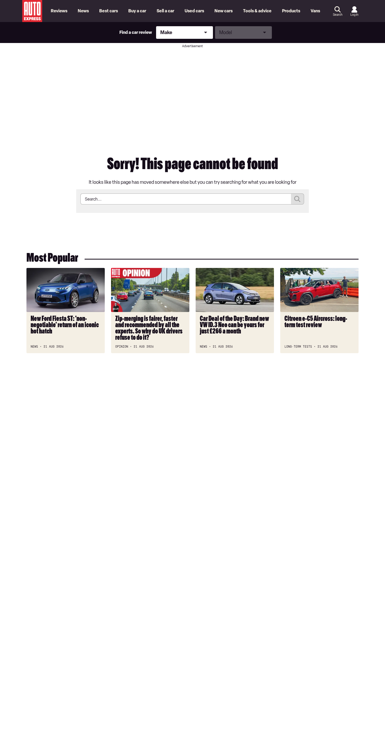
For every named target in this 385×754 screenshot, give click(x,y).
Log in (354, 15)
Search (337, 15)
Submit (297, 198)
